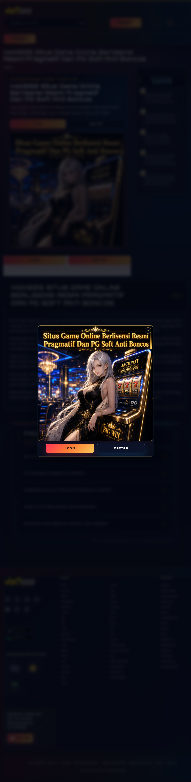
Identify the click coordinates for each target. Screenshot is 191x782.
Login (70, 448)
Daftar (121, 448)
